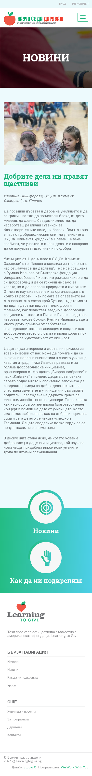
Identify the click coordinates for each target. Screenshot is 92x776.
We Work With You (74, 767)
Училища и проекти (21, 711)
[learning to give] (26, 615)
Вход (62, 3)
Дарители (14, 727)
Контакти (14, 735)
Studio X (30, 767)
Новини (46, 531)
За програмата (18, 719)
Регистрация (80, 3)
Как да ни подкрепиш (46, 580)
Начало (12, 662)
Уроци (11, 685)
